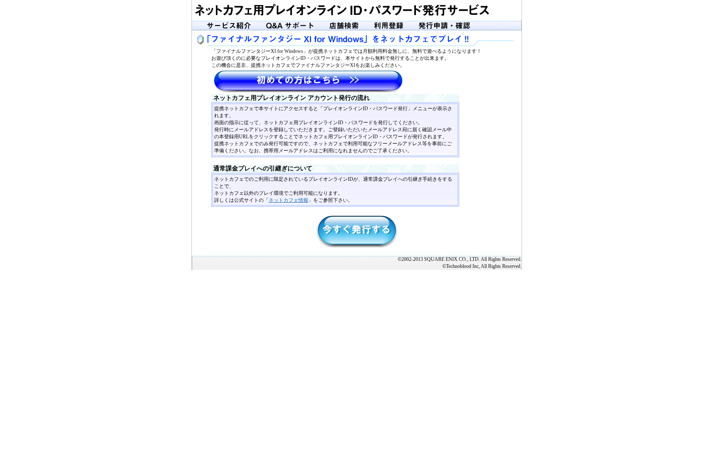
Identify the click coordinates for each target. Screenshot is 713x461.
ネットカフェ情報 (288, 200)
